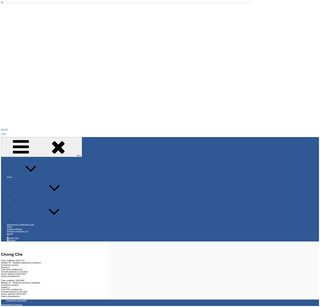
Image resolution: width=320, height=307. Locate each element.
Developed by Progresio (11, 305)
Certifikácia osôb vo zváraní (28, 201)
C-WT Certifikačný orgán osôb (24, 196)
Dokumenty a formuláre (16, 300)
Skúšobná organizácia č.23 (17, 231)
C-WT (3, 134)
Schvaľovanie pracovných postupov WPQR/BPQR (36, 222)
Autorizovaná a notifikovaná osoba (20, 225)
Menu (79, 156)
